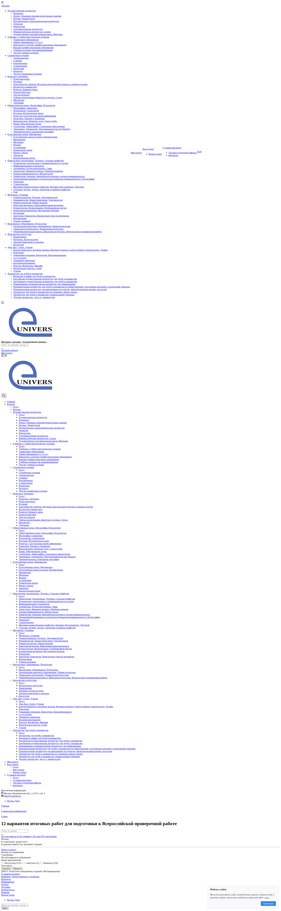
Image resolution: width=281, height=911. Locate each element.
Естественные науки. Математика (36, 567)
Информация (7, 882)
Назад (16, 407)
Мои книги (6, 353)
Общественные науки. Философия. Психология (42, 533)
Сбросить (17, 868)
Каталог (17, 409)
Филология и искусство (31, 685)
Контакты (6, 879)
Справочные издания (29, 472)
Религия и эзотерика (29, 499)
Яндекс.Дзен (13, 801)
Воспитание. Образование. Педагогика (38, 670)
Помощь (5, 892)
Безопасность (7, 890)
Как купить (18, 769)
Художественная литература (33, 417)
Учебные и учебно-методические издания (39, 449)
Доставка (5, 887)
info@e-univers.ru (12, 796)
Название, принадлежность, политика (20, 876)
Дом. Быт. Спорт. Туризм (31, 704)
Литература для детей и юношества (36, 735)
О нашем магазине (22, 780)
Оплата (4, 884)
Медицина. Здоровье (29, 635)
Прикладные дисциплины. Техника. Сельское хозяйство (47, 599)
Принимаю (268, 903)
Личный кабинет (9, 350)
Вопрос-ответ (8, 895)
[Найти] (2, 348)
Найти (5, 908)
